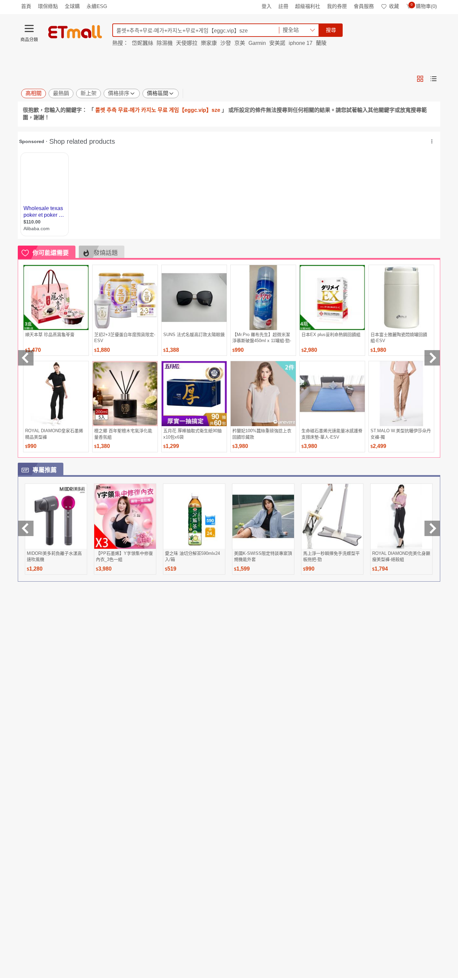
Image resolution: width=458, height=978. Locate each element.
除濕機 (165, 43)
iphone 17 (300, 43)
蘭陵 (321, 43)
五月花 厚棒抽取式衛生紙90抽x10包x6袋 (192, 433)
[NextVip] (432, 528)
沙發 (225, 43)
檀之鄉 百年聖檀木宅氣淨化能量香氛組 (123, 433)
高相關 (33, 93)
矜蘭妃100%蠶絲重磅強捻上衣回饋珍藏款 (261, 433)
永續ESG (97, 6)
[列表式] (433, 78)
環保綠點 (48, 6)
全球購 (72, 6)
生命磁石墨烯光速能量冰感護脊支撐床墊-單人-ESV (331, 433)
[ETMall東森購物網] (75, 32)
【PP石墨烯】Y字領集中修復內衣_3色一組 (124, 556)
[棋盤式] (420, 78)
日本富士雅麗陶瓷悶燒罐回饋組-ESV (398, 337)
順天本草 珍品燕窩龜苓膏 (49, 334)
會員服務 (364, 6)
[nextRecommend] (432, 358)
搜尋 (331, 30)
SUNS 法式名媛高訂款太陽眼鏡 (194, 334)
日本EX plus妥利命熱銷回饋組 (330, 334)
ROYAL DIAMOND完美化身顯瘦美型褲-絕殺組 (401, 556)
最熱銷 (61, 93)
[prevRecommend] (26, 358)
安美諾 (277, 43)
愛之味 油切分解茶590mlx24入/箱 (192, 556)
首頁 (26, 6)
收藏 (394, 6)
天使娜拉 (186, 43)
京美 (239, 43)
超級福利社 (307, 6)
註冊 (283, 6)
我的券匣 (337, 6)
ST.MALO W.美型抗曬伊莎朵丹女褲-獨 (400, 433)
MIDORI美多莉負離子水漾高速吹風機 (54, 556)
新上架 (88, 93)
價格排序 (118, 93)
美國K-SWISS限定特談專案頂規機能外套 (263, 556)
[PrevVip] (26, 528)
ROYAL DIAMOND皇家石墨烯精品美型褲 (54, 433)
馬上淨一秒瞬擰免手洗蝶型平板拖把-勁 (331, 556)
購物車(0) (424, 6)
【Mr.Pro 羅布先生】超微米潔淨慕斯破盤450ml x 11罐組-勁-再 (261, 337)
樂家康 (209, 43)
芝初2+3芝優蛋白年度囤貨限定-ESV (124, 337)
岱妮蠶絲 (142, 43)
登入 (267, 6)
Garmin (257, 43)
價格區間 (157, 93)
